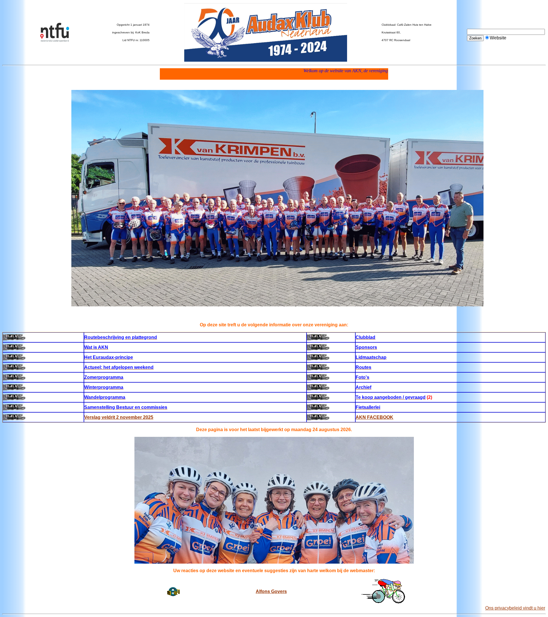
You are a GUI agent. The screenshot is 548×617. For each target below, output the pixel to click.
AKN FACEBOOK (374, 417)
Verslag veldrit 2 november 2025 (118, 417)
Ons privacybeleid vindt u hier (515, 608)
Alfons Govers (271, 591)
